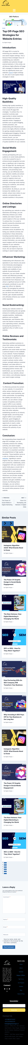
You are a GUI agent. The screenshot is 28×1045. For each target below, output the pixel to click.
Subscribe (14, 1010)
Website (5, 934)
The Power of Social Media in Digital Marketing (7, 501)
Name (5, 919)
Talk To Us (21, 979)
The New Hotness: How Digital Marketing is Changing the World (12, 616)
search (11, 72)
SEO (7, 286)
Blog (3, 28)
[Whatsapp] (7, 991)
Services (21, 971)
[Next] (11, 523)
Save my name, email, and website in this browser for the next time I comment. (13, 940)
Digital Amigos (7, 42)
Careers (21, 986)
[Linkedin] (9, 989)
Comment (6, 897)
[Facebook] (5, 989)
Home (21, 964)
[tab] (5, 862)
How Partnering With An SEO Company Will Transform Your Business (13, 682)
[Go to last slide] (5, 523)
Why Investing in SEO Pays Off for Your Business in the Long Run (14, 717)
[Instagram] (7, 989)
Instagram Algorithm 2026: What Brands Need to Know (13, 547)
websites (5, 458)
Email (5, 927)
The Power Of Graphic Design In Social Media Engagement (12, 582)
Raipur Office (21, 975)
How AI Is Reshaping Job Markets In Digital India (20, 502)
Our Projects (21, 982)
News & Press (21, 994)
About (21, 968)
